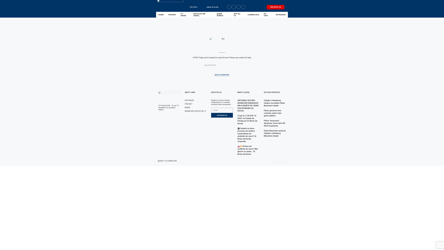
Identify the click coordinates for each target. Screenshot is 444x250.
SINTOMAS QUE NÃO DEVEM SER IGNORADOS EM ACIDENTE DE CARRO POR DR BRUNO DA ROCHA (248, 105)
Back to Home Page (222, 75)
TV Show (183, 15)
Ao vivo (266, 15)
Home (161, 15)
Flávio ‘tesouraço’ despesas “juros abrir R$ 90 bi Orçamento (274, 123)
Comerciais (253, 15)
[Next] (204, 7)
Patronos (281, 15)
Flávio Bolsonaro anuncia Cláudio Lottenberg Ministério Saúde (275, 133)
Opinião (172, 15)
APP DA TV (237, 15)
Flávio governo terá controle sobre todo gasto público (272, 113)
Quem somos (220, 15)
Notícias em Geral (199, 15)
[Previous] (201, 7)
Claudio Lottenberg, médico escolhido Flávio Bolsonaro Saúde (274, 103)
